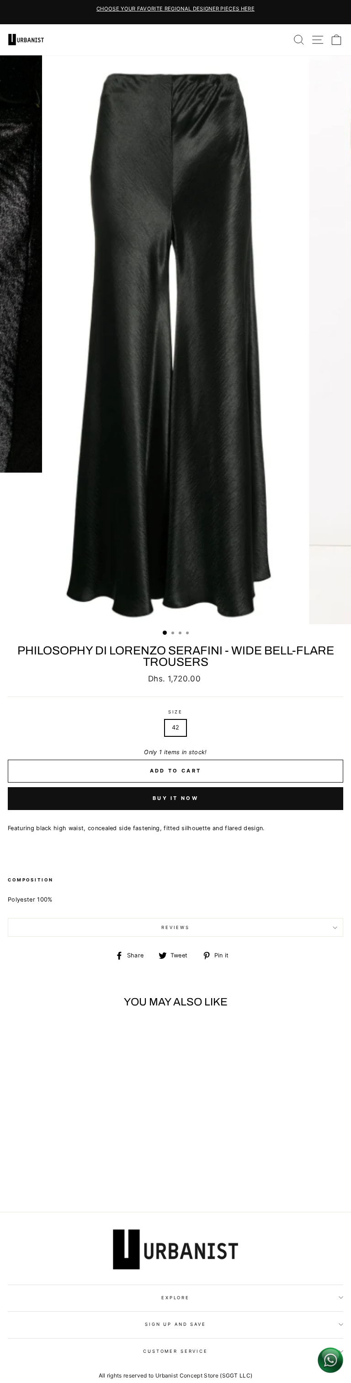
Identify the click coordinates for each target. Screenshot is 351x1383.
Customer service (175, 1351)
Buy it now (175, 798)
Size (175, 711)
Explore (175, 1297)
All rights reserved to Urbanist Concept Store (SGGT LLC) (176, 1375)
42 (176, 727)
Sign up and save (175, 1324)
